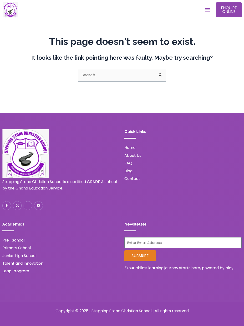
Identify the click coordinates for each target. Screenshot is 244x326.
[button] (207, 10)
